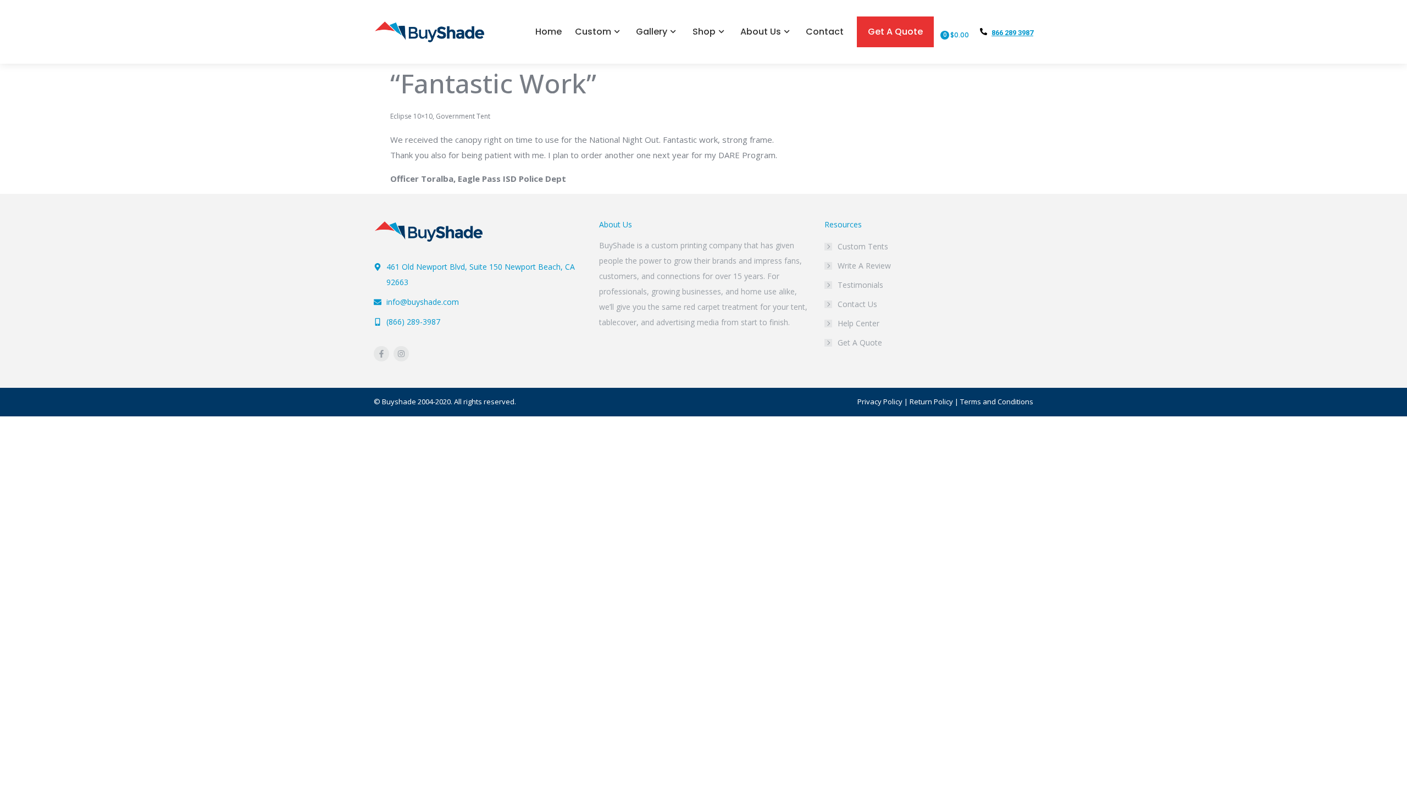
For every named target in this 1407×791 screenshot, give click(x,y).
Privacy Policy (879, 401)
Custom (593, 31)
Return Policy (931, 401)
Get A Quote (895, 31)
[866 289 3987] (983, 31)
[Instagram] (401, 353)
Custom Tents (863, 246)
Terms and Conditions (996, 401)
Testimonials (860, 285)
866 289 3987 (1012, 33)
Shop (704, 31)
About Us (760, 31)
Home (548, 31)
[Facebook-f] (381, 353)
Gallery (651, 31)
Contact (825, 31)
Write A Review (864, 265)
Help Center (858, 323)
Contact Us (857, 304)
